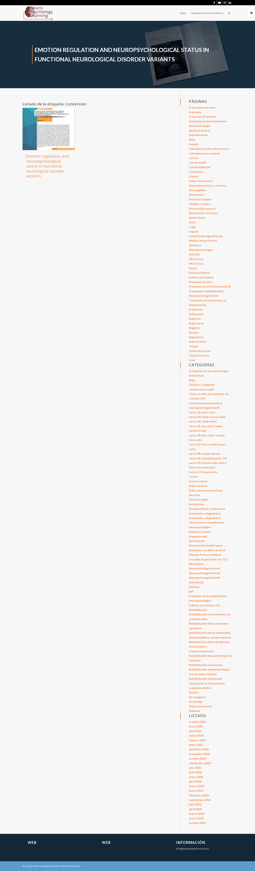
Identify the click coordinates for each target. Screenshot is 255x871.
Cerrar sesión (197, 162)
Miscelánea (196, 563)
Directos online (199, 499)
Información (197, 540)
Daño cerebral (198, 485)
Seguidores (196, 337)
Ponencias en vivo (200, 281)
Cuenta (193, 176)
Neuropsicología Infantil (204, 573)
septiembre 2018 (200, 799)
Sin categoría (197, 697)
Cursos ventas (198, 481)
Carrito (193, 157)
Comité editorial (199, 167)
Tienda (193, 346)
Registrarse (196, 323)
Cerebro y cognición (202, 384)
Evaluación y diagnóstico (205, 513)
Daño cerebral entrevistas (206, 490)
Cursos (193, 476)
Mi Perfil (194, 254)
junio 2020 (195, 772)
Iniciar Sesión (197, 217)
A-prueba (195, 112)
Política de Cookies (201, 277)
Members (195, 245)
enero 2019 (196, 790)
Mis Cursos (196, 259)
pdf (191, 591)
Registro (194, 327)
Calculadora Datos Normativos (209, 148)
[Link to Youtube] (219, 2)
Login (192, 226)
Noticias (194, 586)
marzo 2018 (196, 813)
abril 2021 (195, 731)
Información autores (202, 208)
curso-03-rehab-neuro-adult (207, 416)
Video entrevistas (200, 706)
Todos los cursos (200, 350)
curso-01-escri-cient (202, 412)
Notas (193, 268)
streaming (195, 701)
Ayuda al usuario (199, 130)
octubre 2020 (197, 758)
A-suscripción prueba (202, 116)
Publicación (196, 314)
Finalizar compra (199, 203)
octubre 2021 (197, 721)
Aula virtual (196, 375)
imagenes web (198, 536)
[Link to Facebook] (214, 2)
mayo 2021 (196, 726)
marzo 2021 (196, 735)
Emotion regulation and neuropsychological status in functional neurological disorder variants (47, 165)
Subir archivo (197, 341)
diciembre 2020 (199, 749)
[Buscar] (229, 13)
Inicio (192, 222)
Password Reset (199, 272)
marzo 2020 (196, 786)
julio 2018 (195, 804)
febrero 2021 (197, 740)
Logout (193, 231)
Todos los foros (199, 355)
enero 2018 (196, 818)
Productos (196, 309)
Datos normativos (200, 180)
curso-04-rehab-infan (203, 421)
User (192, 360)
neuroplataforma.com (48, 866)
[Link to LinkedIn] (229, 2)
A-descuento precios (202, 107)
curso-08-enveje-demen (204, 453)
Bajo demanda (198, 135)
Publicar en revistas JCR (204, 605)
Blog (192, 139)
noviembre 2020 (199, 754)
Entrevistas (196, 194)
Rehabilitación (198, 609)
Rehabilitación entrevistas (206, 664)
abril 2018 (195, 809)
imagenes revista (200, 531)
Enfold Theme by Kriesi (70, 866)
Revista (194, 332)
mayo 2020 (196, 776)
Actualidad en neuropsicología (208, 371)
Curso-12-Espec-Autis (203, 472)
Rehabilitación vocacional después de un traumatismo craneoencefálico (207, 683)
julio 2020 (195, 767)
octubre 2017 (197, 822)
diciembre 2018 (199, 795)
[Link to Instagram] (224, 2)
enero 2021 (196, 744)
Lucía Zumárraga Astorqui (206, 236)
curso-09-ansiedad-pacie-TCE (208, 458)
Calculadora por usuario (204, 153)
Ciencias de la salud (201, 389)
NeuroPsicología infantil (204, 568)
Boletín (193, 144)
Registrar (195, 318)
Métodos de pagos (201, 249)
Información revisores (203, 213)
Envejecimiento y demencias (207, 508)
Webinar (194, 710)
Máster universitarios (203, 240)
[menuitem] (182, 13)
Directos (194, 495)
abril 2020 (195, 781)
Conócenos (196, 171)
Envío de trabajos (200, 199)
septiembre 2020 (200, 763)
